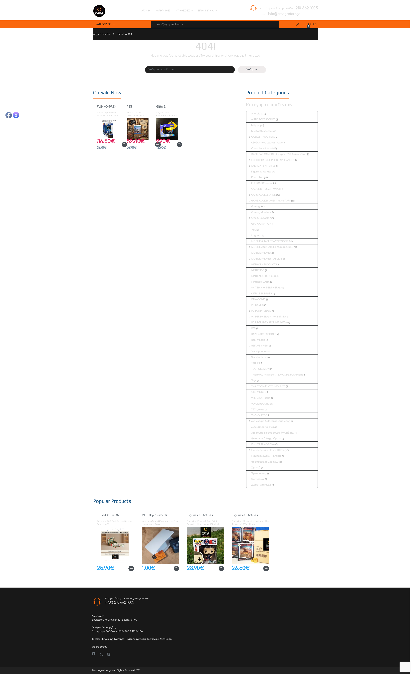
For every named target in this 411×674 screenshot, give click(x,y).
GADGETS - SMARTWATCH (266, 189)
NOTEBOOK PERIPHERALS (266, 287)
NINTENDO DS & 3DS (263, 276)
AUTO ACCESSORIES (263, 119)
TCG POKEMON (260, 369)
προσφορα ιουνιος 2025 (265, 462)
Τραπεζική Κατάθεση (159, 639)
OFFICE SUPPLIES (261, 293)
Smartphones (259, 351)
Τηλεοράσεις (258, 473)
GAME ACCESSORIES (263, 195)
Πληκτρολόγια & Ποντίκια (266, 456)
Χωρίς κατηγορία (261, 485)
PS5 (129, 106)
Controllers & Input (262, 148)
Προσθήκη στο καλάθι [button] (121, 144)
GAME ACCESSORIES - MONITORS (271, 201)
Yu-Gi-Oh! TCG (259, 415)
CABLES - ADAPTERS (263, 137)
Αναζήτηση (252, 69)
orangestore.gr (102, 670)
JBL (253, 230)
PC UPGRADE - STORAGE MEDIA (269, 322)
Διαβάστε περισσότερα (126, 568)
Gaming (255, 206)
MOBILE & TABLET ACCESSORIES (270, 241)
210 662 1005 (306, 8)
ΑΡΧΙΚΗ (145, 10)
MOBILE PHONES (261, 253)
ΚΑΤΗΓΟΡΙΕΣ (163, 10)
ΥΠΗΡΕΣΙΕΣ (183, 10)
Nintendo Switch (260, 282)
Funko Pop (257, 177)
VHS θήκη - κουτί (261, 398)
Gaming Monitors (261, 212)
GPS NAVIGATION (261, 224)
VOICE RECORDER (261, 404)
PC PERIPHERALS (261, 311)
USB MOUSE (258, 392)
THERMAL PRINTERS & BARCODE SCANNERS (277, 375)
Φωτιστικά (257, 479)
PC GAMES (257, 305)
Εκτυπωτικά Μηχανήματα (266, 438)
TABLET (255, 363)
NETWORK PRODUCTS (264, 264)
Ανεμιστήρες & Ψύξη (263, 427)
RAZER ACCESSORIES (263, 334)
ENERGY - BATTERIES (263, 166)
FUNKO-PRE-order (106, 108)
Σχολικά (255, 467)
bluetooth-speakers (262, 131)
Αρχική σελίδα (101, 34)
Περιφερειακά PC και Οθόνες (268, 450)
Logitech (256, 235)
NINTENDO (257, 270)
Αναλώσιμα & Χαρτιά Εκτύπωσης (270, 421)
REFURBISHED (259, 346)
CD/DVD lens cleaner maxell (267, 142)
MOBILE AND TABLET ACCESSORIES (272, 247)
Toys (253, 380)
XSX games (257, 409)
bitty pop (256, 125)
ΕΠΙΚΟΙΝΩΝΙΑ (205, 10)
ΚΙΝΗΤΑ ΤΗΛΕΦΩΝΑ (263, 444)
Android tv (257, 113)
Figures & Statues (261, 172)
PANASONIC (258, 299)
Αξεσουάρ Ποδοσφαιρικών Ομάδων (272, 433)
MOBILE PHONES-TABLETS (266, 259)
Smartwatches (259, 357)
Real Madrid (258, 340)
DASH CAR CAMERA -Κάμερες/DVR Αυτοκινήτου (278, 154)
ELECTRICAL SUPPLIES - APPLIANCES (272, 160)
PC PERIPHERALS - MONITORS (268, 317)
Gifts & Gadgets (162, 108)
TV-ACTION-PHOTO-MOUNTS (268, 386)
